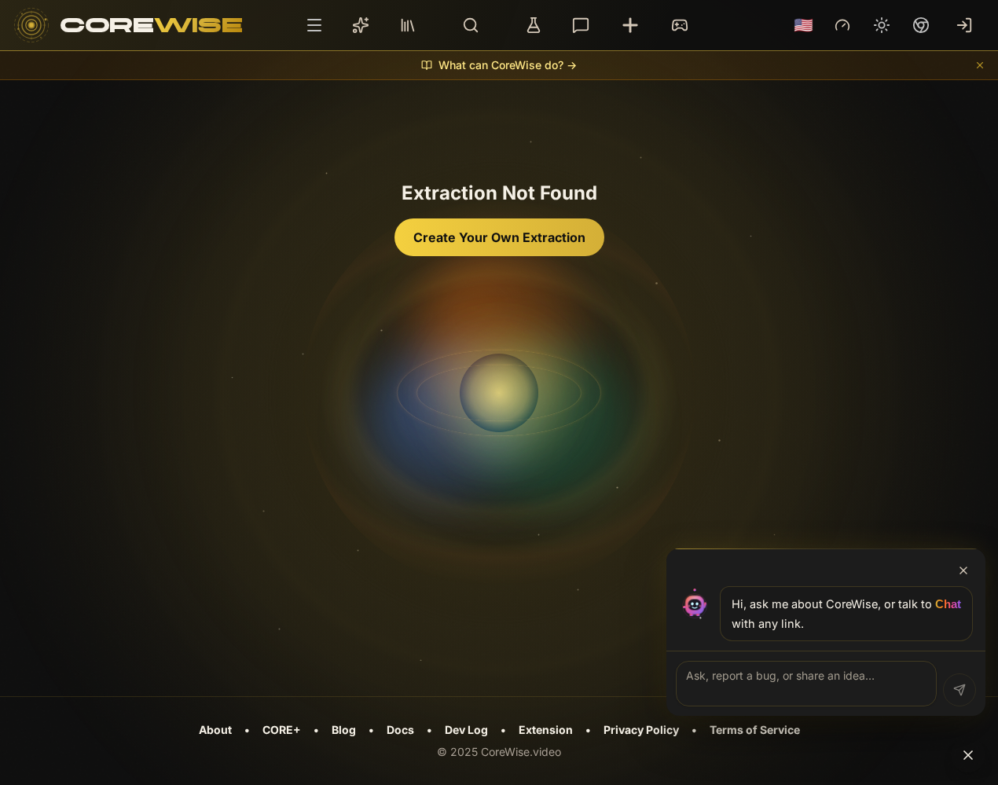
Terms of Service (755, 729)
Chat (948, 604)
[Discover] (471, 25)
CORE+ (281, 729)
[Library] (408, 25)
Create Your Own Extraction (499, 237)
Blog (344, 729)
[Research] (533, 25)
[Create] (630, 25)
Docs (400, 729)
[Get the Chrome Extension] (921, 25)
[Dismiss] (980, 65)
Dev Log (466, 729)
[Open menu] (314, 25)
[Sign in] (964, 25)
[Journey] (360, 25)
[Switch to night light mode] (881, 25)
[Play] (680, 25)
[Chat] (581, 25)
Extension (546, 729)
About (215, 729)
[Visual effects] (842, 25)
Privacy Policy (641, 729)
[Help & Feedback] (968, 755)
